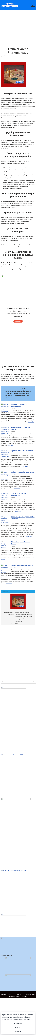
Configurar (18, 1031)
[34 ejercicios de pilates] (16, 812)
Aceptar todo (18, 1023)
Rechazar (18, 1027)
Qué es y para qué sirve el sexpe (22, 472)
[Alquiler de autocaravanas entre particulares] (5, 407)
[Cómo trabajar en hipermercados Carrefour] (5, 520)
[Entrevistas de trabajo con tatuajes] (5, 431)
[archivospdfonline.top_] (6, 955)
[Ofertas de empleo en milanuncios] (5, 497)
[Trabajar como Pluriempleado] (13, 86)
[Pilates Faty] (18, 965)
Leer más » (31, 422)
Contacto (18, 994)
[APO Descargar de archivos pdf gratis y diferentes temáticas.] (9, 5)
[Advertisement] (18, 29)
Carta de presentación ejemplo (22, 565)
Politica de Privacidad (21, 996)
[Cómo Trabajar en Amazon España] (5, 545)
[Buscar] (34, 682)
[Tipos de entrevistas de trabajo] (5, 454)
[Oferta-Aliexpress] (13, 922)
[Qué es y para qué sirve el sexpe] (5, 475)
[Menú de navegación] (33, 5)
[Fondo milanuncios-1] (13, 938)
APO (4, 56)
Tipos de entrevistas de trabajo (22, 451)
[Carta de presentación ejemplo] (5, 568)
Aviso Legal (25, 994)
